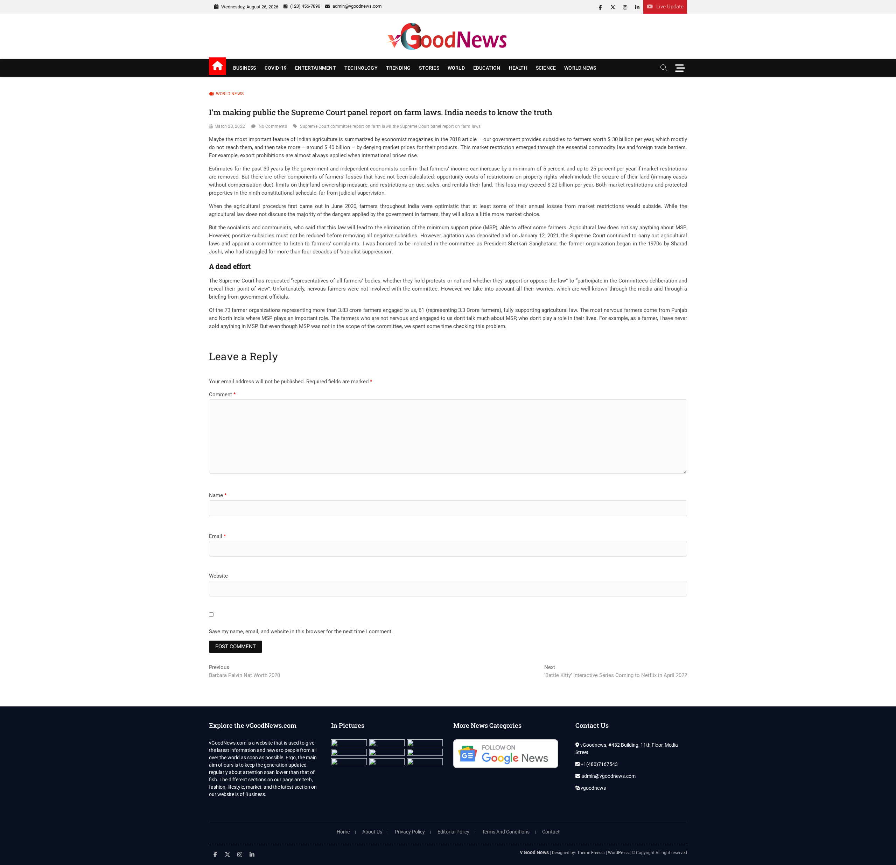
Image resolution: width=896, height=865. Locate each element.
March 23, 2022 (230, 126)
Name (217, 495)
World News (580, 68)
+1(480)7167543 (599, 764)
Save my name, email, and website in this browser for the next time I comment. (301, 631)
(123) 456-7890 (304, 6)
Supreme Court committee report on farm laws (345, 126)
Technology (361, 68)
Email (217, 536)
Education (486, 68)
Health (518, 68)
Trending (398, 68)
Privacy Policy (410, 832)
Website (218, 576)
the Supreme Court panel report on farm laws (437, 126)
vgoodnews (593, 788)
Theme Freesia (591, 852)
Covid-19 (276, 68)
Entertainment (315, 68)
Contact (551, 832)
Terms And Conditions (506, 832)
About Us (372, 832)
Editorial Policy (453, 832)
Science (546, 68)
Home (343, 832)
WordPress (618, 852)
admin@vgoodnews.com (356, 6)
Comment (222, 394)
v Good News (534, 852)
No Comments (273, 126)
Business (244, 68)
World (456, 68)
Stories (429, 68)
